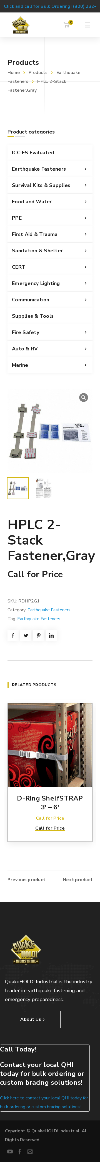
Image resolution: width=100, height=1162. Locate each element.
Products (38, 73)
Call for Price (50, 828)
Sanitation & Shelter (37, 250)
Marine (20, 365)
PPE (17, 218)
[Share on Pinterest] (38, 635)
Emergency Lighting (36, 283)
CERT (18, 267)
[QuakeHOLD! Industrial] (21, 24)
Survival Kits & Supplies (41, 185)
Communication (30, 299)
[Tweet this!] (25, 635)
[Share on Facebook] (13, 635)
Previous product (26, 880)
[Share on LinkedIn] (51, 635)
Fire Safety (25, 332)
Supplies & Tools (33, 316)
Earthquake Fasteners (39, 169)
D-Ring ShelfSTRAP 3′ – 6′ (50, 803)
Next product (77, 880)
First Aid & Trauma (35, 234)
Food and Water (32, 201)
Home (14, 73)
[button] (83, 397)
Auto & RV (25, 348)
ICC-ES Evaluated (33, 152)
